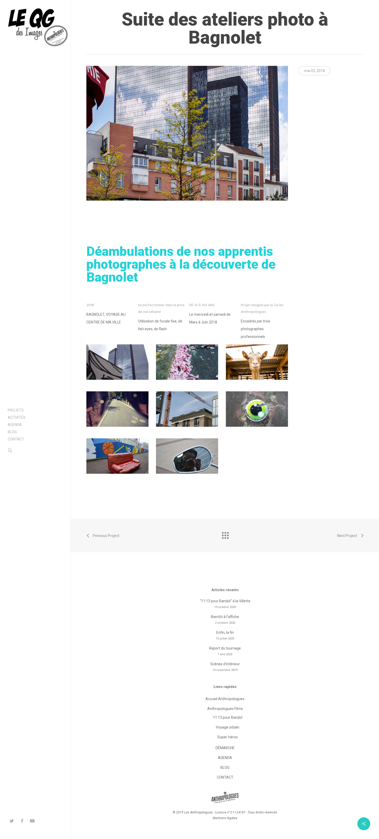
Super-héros (227, 737)
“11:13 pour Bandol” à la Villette (225, 601)
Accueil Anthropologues (224, 699)
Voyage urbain (227, 727)
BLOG (224, 767)
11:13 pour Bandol (227, 717)
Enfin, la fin (225, 632)
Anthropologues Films (225, 709)
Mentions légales (225, 818)
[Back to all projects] (225, 534)
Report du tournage (225, 648)
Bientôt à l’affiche (225, 617)
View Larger (117, 357)
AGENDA (225, 758)
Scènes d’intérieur (225, 664)
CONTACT (225, 777)
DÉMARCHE (225, 748)
